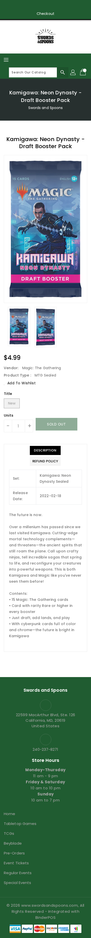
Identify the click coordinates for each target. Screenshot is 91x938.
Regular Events (18, 872)
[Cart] (83, 72)
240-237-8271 (45, 749)
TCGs (9, 833)
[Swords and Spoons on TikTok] (69, 6)
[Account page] (73, 72)
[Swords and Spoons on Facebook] (21, 6)
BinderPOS (45, 917)
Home (9, 813)
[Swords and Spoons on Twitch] (60, 6)
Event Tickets (16, 863)
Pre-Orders (14, 853)
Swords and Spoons (45, 107)
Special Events (17, 882)
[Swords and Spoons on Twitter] (31, 6)
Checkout (45, 13)
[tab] (45, 450)
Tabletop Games (20, 823)
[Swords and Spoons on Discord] (50, 6)
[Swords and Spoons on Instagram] (40, 6)
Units (9, 415)
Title (8, 393)
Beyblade (13, 843)
